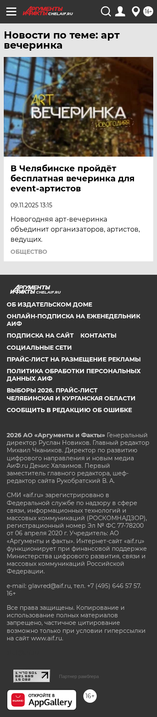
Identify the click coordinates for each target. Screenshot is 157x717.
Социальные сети (39, 347)
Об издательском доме (49, 304)
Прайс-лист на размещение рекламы (74, 359)
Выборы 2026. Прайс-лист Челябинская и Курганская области (71, 394)
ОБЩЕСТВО (28, 252)
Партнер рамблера (79, 676)
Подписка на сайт (40, 335)
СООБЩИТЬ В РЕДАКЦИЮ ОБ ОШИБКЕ (69, 410)
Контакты (98, 335)
